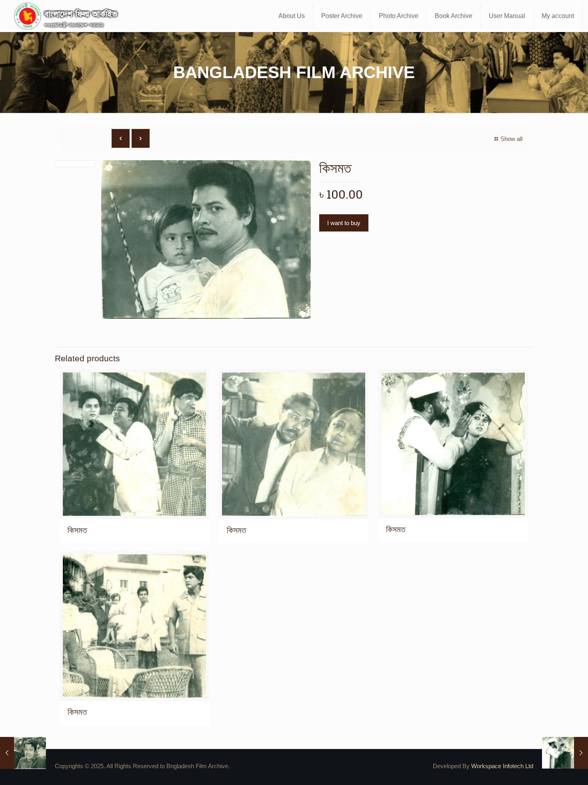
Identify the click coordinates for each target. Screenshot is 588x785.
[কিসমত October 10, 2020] (565, 753)
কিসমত (77, 530)
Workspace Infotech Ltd (502, 766)
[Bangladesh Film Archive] (68, 16)
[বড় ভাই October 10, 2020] (23, 753)
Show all (511, 138)
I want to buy (343, 222)
